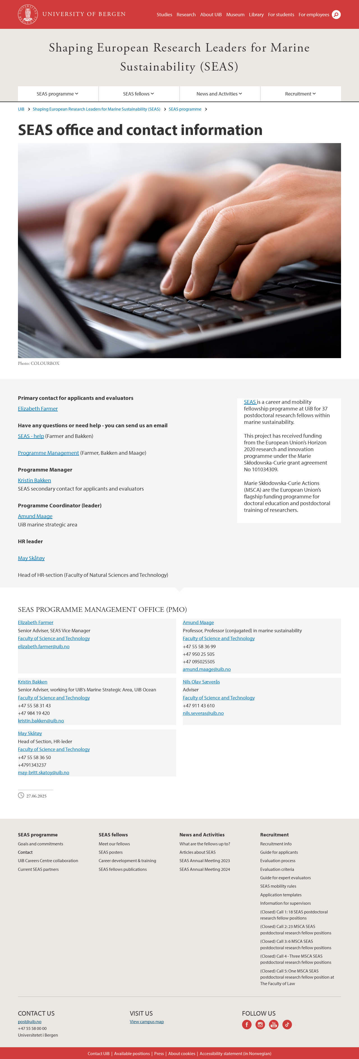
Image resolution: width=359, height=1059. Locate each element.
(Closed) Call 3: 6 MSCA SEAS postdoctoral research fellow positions (295, 944)
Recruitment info (276, 843)
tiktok (289, 1025)
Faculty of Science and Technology (54, 638)
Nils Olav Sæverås (201, 681)
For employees (314, 14)
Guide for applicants (279, 852)
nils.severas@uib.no (203, 713)
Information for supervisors (285, 903)
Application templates (281, 894)
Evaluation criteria (277, 869)
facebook (249, 1025)
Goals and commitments (40, 843)
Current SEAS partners (38, 869)
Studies (164, 14)
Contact (25, 852)
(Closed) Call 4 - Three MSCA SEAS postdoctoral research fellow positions (295, 959)
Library (256, 14)
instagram (262, 1025)
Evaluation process (277, 860)
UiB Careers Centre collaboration (48, 860)
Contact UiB (99, 1053)
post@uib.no (30, 1021)
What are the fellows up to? (205, 843)
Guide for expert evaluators (285, 877)
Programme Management (48, 452)
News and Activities (217, 93)
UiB (21, 109)
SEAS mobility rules (278, 886)
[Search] (336, 14)
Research (186, 14)
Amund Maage (35, 515)
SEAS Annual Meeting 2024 (205, 869)
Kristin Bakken (34, 480)
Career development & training (127, 860)
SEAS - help (31, 435)
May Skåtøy (31, 557)
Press (159, 1053)
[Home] (28, 14)
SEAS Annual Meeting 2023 (205, 860)
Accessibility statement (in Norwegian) (235, 1053)
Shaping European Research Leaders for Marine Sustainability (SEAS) (96, 109)
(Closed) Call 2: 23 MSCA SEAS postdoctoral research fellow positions (295, 929)
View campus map (147, 1021)
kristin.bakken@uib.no (41, 720)
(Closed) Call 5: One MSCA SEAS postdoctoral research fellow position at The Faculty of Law (297, 977)
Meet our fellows (114, 843)
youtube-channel (275, 1025)
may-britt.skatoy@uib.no (43, 772)
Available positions (132, 1053)
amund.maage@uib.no (207, 669)
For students (281, 14)
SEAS (250, 401)
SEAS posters (111, 852)
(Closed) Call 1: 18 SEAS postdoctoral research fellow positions (294, 915)
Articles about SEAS (198, 852)
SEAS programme (55, 93)
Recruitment (298, 93)
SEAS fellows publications (123, 869)
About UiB (211, 14)
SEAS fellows (136, 93)
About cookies (181, 1053)
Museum (235, 14)
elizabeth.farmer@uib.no (44, 646)
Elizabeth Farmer (38, 408)
